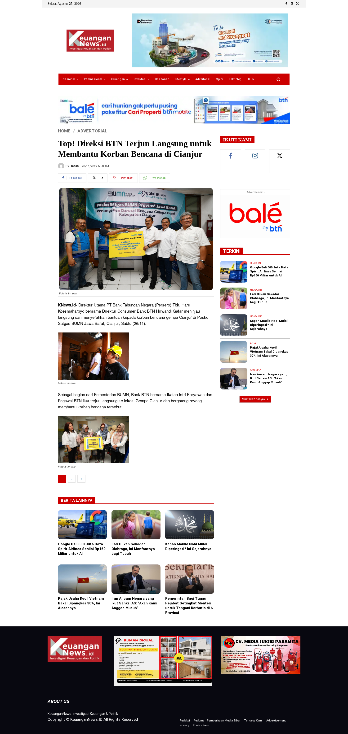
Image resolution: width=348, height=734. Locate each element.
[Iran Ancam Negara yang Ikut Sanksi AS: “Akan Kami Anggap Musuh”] (136, 579)
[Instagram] (292, 4)
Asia (253, 343)
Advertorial (92, 131)
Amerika (255, 370)
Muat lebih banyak (253, 399)
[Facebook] (286, 4)
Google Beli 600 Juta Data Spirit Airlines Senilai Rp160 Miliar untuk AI (82, 549)
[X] (297, 4)
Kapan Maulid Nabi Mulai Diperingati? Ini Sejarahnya (188, 546)
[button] (278, 79)
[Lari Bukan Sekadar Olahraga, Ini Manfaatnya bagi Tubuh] (136, 524)
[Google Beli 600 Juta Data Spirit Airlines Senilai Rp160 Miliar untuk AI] (82, 524)
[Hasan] (62, 166)
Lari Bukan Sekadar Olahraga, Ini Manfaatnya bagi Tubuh (133, 549)
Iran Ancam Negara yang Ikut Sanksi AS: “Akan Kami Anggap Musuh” (134, 603)
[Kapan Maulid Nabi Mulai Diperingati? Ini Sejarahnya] (189, 524)
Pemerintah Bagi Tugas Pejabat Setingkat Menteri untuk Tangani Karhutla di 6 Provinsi (189, 605)
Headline (256, 263)
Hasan (74, 165)
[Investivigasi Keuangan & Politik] (90, 41)
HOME (64, 131)
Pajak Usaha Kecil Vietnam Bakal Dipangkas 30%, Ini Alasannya (81, 603)
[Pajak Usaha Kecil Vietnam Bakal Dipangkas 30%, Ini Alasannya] (82, 579)
